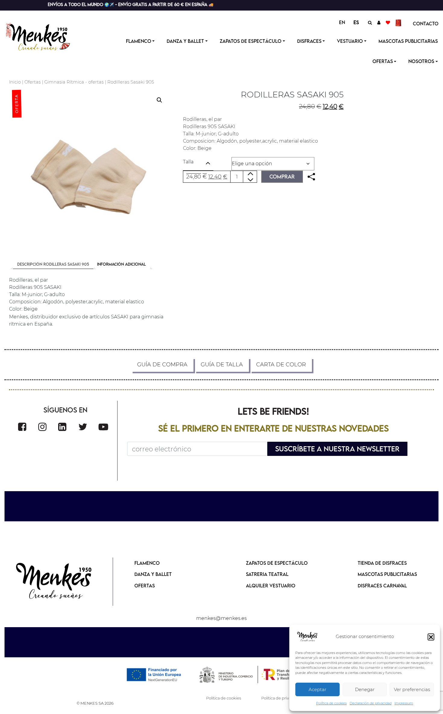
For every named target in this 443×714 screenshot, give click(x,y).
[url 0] (307, 636)
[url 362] (82, 427)
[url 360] (42, 427)
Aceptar (317, 689)
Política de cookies (331, 703)
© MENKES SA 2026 (95, 703)
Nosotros (421, 61)
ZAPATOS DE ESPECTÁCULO (277, 563)
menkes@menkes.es (221, 618)
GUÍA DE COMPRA (162, 364)
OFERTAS (382, 61)
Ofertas (32, 82)
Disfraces (309, 41)
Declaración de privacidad (370, 703)
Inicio (15, 82)
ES (356, 22)
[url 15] (399, 22)
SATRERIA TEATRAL (267, 574)
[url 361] (62, 427)
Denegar (365, 689)
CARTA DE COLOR (281, 364)
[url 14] (388, 22)
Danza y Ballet (185, 41)
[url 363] (103, 427)
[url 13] (378, 22)
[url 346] (311, 176)
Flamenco (138, 41)
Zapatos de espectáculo (250, 41)
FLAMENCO (147, 563)
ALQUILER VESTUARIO (270, 586)
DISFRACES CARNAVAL (382, 586)
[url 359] (22, 427)
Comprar (282, 176)
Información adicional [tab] (121, 264)
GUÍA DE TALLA (222, 364)
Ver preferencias (412, 689)
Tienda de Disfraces (382, 563)
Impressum (403, 703)
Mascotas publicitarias (408, 41)
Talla (188, 162)
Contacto (425, 24)
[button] (431, 637)
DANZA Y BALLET (153, 574)
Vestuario (350, 41)
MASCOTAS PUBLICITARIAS (387, 574)
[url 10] (43, 36)
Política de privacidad (281, 698)
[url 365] (54, 582)
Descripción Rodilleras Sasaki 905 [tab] (53, 264)
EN (342, 22)
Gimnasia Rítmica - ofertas (74, 82)
